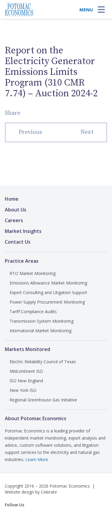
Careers (14, 220)
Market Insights (23, 231)
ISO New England (26, 381)
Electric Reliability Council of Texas (43, 361)
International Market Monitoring (40, 330)
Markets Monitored (27, 349)
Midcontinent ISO (26, 371)
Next (86, 132)
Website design (19, 492)
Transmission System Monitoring (41, 321)
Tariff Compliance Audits (33, 311)
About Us (15, 209)
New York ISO (23, 390)
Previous (30, 132)
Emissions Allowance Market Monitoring (48, 283)
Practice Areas (22, 261)
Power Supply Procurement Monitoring (47, 302)
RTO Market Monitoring (33, 273)
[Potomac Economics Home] (19, 8)
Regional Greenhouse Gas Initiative (43, 400)
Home (12, 199)
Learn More (36, 459)
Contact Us (17, 242)
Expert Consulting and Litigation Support (48, 292)
